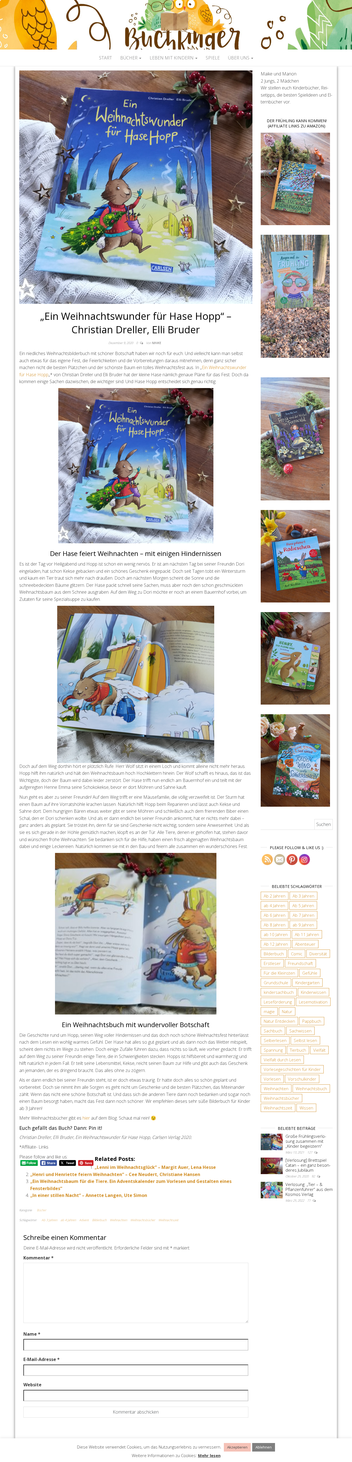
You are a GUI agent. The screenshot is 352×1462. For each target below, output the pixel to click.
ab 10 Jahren (276, 934)
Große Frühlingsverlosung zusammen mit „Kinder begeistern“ (305, 1141)
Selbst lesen (305, 1040)
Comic (296, 953)
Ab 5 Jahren (303, 905)
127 (310, 1152)
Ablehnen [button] (263, 1447)
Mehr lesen (209, 1455)
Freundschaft (300, 963)
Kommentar (38, 1258)
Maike (156, 343)
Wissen (306, 1108)
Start (105, 58)
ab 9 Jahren (303, 925)
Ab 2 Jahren (274, 896)
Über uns (239, 58)
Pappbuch (311, 1021)
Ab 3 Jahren (49, 1220)
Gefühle (309, 973)
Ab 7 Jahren (303, 915)
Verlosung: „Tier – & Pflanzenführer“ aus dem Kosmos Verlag (309, 1189)
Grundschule (276, 982)
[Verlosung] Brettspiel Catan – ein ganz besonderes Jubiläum (308, 1165)
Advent (84, 1220)
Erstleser (272, 963)
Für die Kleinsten (279, 973)
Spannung (273, 1050)
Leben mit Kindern (172, 58)
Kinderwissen (313, 992)
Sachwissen (300, 1030)
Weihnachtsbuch (311, 1088)
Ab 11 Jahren (307, 934)
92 (314, 1176)
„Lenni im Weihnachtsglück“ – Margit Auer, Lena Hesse (155, 1167)
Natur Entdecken (279, 1021)
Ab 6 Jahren (274, 915)
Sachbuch (273, 1030)
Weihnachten (118, 1220)
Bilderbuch (99, 1220)
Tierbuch (298, 1050)
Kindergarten (307, 982)
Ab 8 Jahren (274, 925)
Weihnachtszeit (168, 1220)
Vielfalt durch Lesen (282, 1059)
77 (309, 1200)
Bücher (129, 58)
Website (32, 1385)
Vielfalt (319, 1050)
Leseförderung (278, 1002)
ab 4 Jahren (68, 1220)
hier (86, 1118)
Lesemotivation (313, 1002)
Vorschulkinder (302, 1079)
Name (31, 1334)
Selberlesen (275, 1040)
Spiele (213, 58)
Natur (287, 1011)
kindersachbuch (279, 992)
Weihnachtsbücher (142, 1220)
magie (269, 1011)
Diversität (318, 953)
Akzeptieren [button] (237, 1447)
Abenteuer (305, 944)
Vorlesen (272, 1079)
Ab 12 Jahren (276, 944)
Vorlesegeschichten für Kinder (292, 1069)
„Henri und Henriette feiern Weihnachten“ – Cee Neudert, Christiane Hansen (115, 1174)
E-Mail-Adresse (41, 1359)
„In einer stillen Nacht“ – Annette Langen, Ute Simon (88, 1195)
